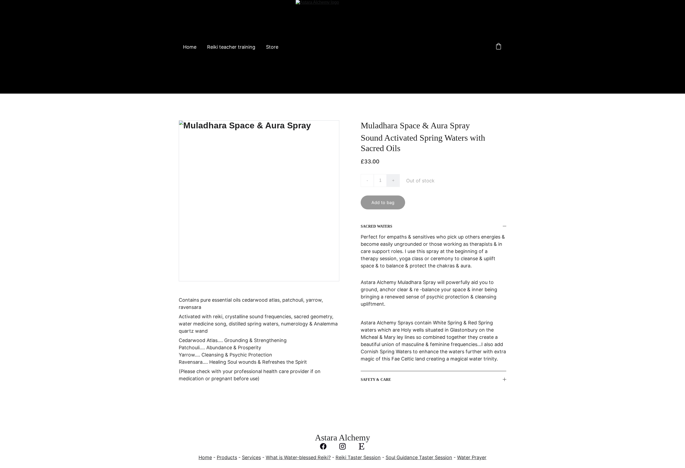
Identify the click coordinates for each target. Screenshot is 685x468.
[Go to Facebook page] (326, 446)
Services (251, 457)
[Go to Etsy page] (361, 446)
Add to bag (382, 202)
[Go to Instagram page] (345, 446)
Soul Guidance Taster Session (419, 457)
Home (189, 47)
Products (227, 457)
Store (272, 47)
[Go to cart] (498, 47)
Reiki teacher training (231, 47)
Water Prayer (471, 457)
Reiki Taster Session (358, 457)
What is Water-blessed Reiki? (298, 457)
